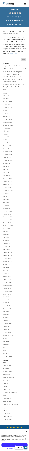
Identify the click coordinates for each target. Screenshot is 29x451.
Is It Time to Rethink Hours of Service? (14, 69)
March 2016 (6, 320)
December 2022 (7, 181)
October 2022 (7, 187)
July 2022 (6, 196)
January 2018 (7, 288)
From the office (7, 371)
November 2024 (7, 122)
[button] (27, 431)
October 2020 (7, 258)
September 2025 (8, 107)
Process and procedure (10, 392)
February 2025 (7, 119)
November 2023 (7, 155)
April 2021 (6, 240)
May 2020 (6, 270)
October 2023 (7, 157)
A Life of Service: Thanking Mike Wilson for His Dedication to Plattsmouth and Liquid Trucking (12, 74)
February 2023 (7, 178)
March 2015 (6, 353)
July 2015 (6, 341)
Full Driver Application (14, 17)
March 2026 (6, 98)
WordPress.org (7, 419)
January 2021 (7, 249)
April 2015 (6, 350)
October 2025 (7, 104)
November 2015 (7, 329)
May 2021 (6, 237)
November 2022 (7, 184)
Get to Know (6, 374)
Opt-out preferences (11, 448)
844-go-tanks (14, 9)
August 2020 (6, 264)
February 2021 (7, 246)
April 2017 (6, 303)
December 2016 (7, 309)
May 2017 (6, 300)
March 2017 (6, 306)
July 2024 (6, 131)
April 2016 (6, 317)
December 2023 (7, 152)
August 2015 (6, 338)
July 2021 (6, 232)
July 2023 (6, 166)
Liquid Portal (6, 389)
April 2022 (6, 205)
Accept (14, 445)
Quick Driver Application (14, 21)
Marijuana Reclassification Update (13, 66)
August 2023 (6, 163)
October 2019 (7, 279)
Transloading (7, 398)
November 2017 (7, 291)
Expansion (6, 368)
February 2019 (7, 282)
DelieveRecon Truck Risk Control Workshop (14, 32)
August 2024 (6, 128)
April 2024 (6, 140)
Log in (5, 410)
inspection (6, 383)
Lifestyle (5, 386)
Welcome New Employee (10, 404)
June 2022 (6, 199)
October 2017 (7, 294)
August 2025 (6, 110)
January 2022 (7, 214)
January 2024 (7, 149)
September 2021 (8, 226)
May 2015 (6, 347)
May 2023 (6, 172)
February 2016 (7, 323)
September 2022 (8, 190)
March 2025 (6, 116)
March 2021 (6, 243)
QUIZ (4, 395)
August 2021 (6, 229)
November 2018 (7, 285)
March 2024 (6, 143)
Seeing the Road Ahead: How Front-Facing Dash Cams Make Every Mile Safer (14, 87)
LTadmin (6, 33)
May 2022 (6, 202)
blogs (17, 33)
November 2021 (7, 220)
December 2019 (7, 273)
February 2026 (7, 101)
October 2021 (7, 223)
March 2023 (6, 175)
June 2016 (6, 315)
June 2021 (6, 235)
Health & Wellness (8, 377)
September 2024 (8, 125)
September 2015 (8, 335)
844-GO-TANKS (14, 427)
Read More (13, 53)
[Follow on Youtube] (13, 13)
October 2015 (7, 332)
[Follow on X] (15, 13)
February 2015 (7, 356)
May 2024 (6, 137)
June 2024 (6, 134)
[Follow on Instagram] (17, 13)
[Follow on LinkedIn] (20, 13)
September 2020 (8, 261)
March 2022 (6, 208)
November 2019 (7, 276)
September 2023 (8, 160)
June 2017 (6, 297)
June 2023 (6, 169)
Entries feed (6, 413)
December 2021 (7, 217)
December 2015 (7, 326)
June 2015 (6, 344)
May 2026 (6, 95)
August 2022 (6, 193)
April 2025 (6, 113)
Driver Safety (7, 365)
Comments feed (7, 416)
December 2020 (7, 252)
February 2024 (7, 146)
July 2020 (6, 267)
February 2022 (7, 211)
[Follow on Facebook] (10, 13)
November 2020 (7, 255)
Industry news (7, 380)
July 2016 (6, 312)
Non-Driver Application (14, 24)
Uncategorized (7, 401)
